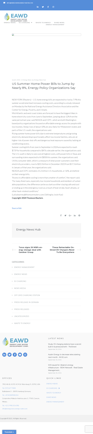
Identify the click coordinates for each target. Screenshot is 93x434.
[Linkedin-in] (37, 7)
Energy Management (24, 267)
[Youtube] (20, 355)
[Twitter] (43, 7)
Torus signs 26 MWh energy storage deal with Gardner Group (31, 249)
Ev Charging (20, 281)
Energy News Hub (40, 80)
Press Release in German (26, 302)
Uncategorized (21, 316)
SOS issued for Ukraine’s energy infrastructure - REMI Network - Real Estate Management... (65, 367)
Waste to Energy (22, 323)
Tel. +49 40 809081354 (10, 395)
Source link (17, 208)
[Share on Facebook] (61, 215)
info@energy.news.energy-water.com (14, 409)
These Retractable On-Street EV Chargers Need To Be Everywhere (62, 249)
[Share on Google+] (70, 216)
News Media (20, 288)
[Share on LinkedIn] (75, 215)
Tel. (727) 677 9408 (9, 388)
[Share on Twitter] (65, 215)
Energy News (27, 80)
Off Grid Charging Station (27, 295)
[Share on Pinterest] (79, 215)
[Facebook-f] (48, 7)
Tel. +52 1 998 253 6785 (10, 405)
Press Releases (21, 309)
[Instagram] (53, 7)
